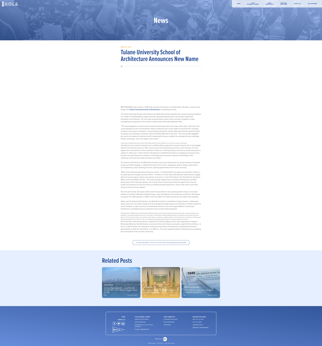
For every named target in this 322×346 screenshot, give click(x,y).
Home (238, 3)
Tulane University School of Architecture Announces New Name (161, 242)
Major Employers (169, 322)
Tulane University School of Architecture (144, 109)
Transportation (198, 325)
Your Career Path (269, 3)
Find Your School (140, 322)
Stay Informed (312, 3)
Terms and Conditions (170, 343)
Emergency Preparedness (200, 327)
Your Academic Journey (253, 3)
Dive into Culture (198, 319)
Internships (167, 325)
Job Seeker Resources (170, 319)
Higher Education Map (141, 319)
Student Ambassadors (142, 329)
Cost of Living (197, 322)
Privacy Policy (160, 343)
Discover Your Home (283, 3)
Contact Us (297, 3)
